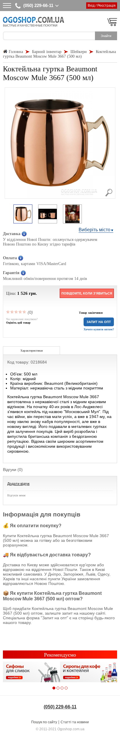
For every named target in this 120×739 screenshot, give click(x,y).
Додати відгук (18, 484)
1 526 (22, 293)
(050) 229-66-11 (38, 5)
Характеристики (31, 350)
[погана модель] (12, 311)
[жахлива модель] (8, 311)
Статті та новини (75, 722)
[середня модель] (16, 311)
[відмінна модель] (24, 311)
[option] (22, 214)
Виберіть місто (94, 229)
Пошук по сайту (44, 722)
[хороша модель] (20, 311)
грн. (33, 293)
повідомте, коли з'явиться (86, 293)
